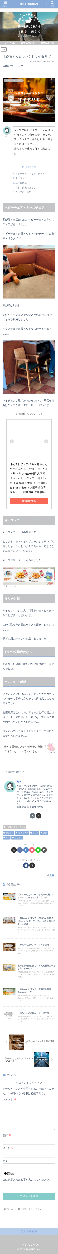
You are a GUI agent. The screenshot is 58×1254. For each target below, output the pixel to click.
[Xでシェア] (14, 850)
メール (8, 1148)
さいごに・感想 (23, 192)
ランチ (36, 833)
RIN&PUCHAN (29, 4)
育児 (8, 837)
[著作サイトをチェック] (32, 816)
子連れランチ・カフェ (15, 827)
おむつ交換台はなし (25, 187)
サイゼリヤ (23, 833)
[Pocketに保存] (32, 850)
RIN (19, 781)
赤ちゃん (18, 837)
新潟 (45, 833)
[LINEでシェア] (38, 850)
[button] (44, 850)
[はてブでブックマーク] (26, 850)
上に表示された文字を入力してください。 (27, 1179)
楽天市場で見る (29, 501)
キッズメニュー (23, 178)
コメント (9, 1099)
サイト (6, 1161)
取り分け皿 (21, 182)
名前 (7, 1135)
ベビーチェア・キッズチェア (30, 173)
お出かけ (10, 833)
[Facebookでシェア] (20, 850)
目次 (24, 167)
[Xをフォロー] (38, 816)
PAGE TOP (30, 1231)
